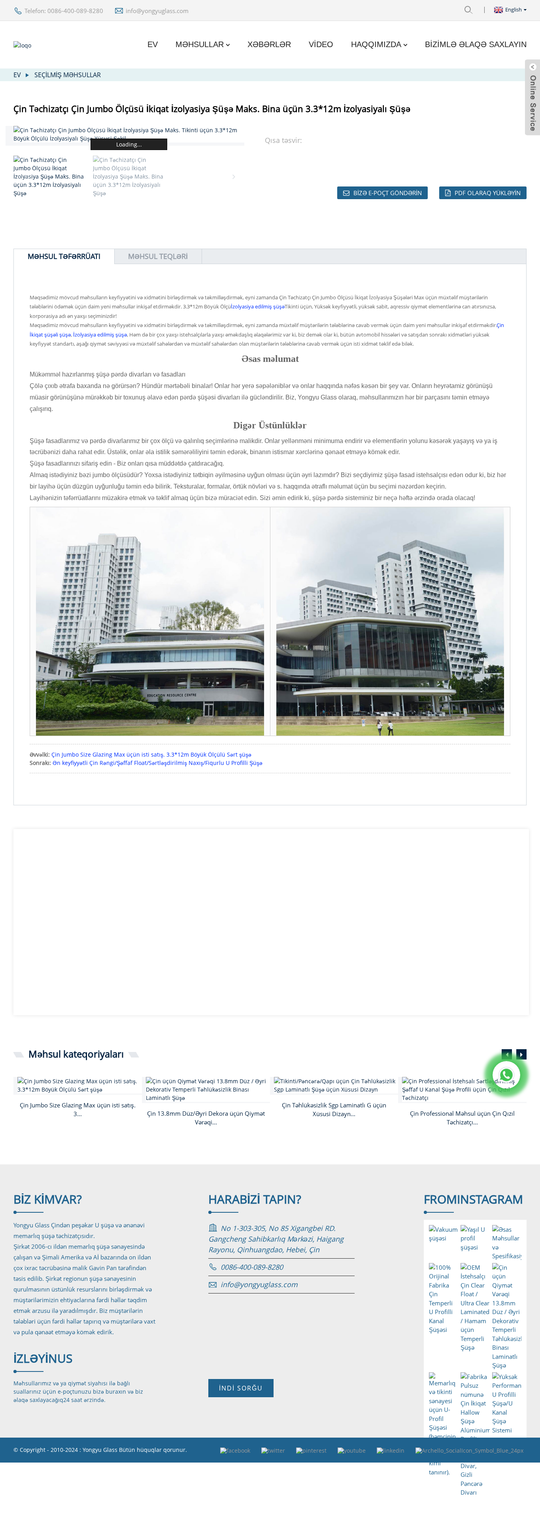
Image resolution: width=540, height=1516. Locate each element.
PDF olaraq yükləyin (488, 193)
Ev (152, 44)
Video (321, 44)
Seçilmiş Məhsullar (67, 74)
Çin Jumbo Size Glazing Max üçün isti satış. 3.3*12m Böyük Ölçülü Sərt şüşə (151, 754)
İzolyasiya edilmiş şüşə (258, 306)
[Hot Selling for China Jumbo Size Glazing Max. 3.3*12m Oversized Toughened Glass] (79, 1085)
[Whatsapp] (506, 1075)
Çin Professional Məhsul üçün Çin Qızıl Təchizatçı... (462, 1117)
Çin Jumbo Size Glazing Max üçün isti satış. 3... (78, 1109)
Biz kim (47, 1199)
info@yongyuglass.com (157, 11)
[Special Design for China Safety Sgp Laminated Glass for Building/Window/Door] (336, 1085)
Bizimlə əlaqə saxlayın (476, 44)
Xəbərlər (269, 44)
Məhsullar (200, 44)
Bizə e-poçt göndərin (387, 193)
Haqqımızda (376, 44)
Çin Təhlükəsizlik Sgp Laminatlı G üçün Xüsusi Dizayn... (334, 1109)
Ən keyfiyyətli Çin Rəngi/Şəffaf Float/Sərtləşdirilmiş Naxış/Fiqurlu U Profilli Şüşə (157, 763)
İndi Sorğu (241, 1388)
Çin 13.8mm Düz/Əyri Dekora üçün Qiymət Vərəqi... (206, 1117)
